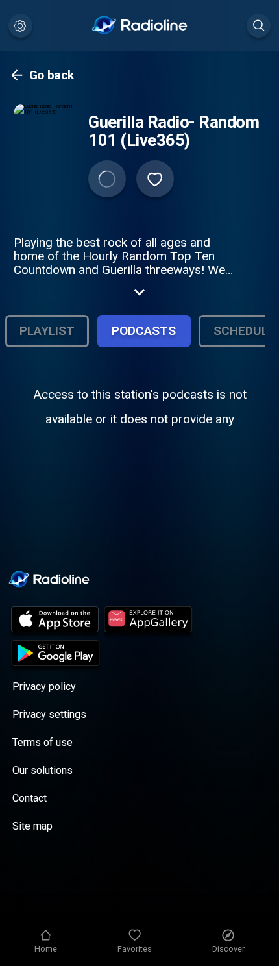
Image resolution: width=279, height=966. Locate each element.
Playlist (47, 330)
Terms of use (42, 742)
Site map (32, 826)
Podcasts (144, 330)
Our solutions (42, 770)
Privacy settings (49, 714)
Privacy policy (44, 686)
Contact (29, 798)
